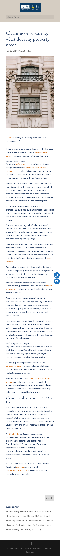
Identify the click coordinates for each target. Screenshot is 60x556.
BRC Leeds (14, 433)
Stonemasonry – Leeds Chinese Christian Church (28, 511)
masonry (20, 467)
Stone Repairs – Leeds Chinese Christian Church (28, 516)
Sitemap (30, 552)
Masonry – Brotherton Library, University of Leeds (28, 525)
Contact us (22, 470)
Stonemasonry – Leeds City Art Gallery (23, 529)
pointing (12, 470)
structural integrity (14, 366)
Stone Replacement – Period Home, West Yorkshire (29, 520)
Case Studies (25, 51)
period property (22, 164)
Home (8, 137)
